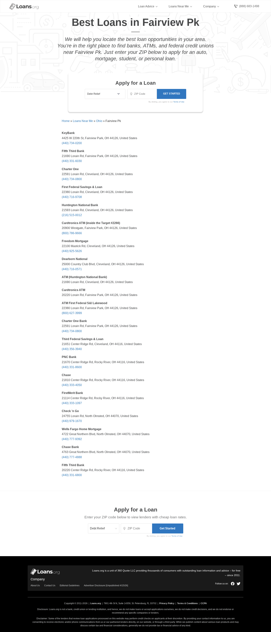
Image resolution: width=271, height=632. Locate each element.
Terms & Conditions (187, 603)
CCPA (204, 603)
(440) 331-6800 (72, 475)
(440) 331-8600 (72, 367)
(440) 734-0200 (72, 143)
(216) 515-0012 (72, 215)
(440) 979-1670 (72, 421)
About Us (35, 585)
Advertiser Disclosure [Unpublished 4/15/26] (106, 585)
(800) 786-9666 (72, 233)
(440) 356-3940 (72, 349)
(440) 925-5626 (72, 251)
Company (209, 6)
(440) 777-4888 (72, 457)
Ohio (99, 121)
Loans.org (95, 603)
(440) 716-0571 (72, 269)
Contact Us (49, 585)
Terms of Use (177, 536)
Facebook (233, 584)
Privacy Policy (166, 603)
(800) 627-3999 (72, 313)
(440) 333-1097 (72, 403)
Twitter (239, 584)
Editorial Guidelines (69, 585)
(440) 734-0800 (72, 179)
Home (66, 121)
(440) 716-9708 (72, 197)
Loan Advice (146, 6)
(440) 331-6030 (72, 161)
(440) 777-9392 (72, 439)
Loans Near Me (179, 6)
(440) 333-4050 (72, 385)
